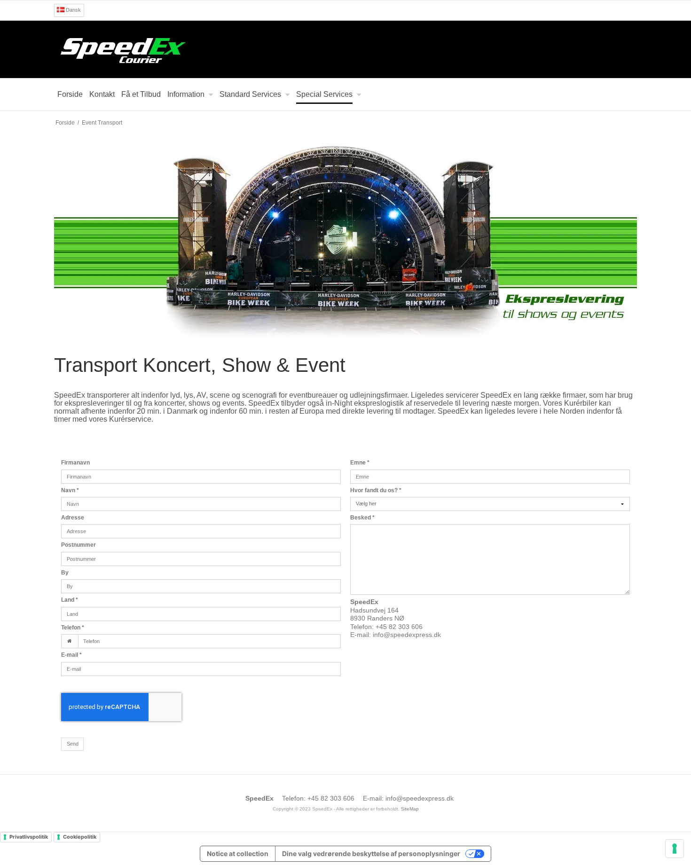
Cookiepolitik (79, 837)
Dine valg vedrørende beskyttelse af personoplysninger (371, 853)
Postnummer (78, 545)
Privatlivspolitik (28, 837)
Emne (359, 462)
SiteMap (410, 808)
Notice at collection (237, 853)
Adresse (72, 517)
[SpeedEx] (345, 49)
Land (69, 600)
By (65, 572)
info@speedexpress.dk (407, 634)
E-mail (71, 655)
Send (73, 744)
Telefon (72, 627)
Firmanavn (75, 462)
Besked (362, 517)
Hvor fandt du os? (375, 490)
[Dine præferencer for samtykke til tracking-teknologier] (674, 848)
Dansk (72, 10)
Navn (70, 490)
